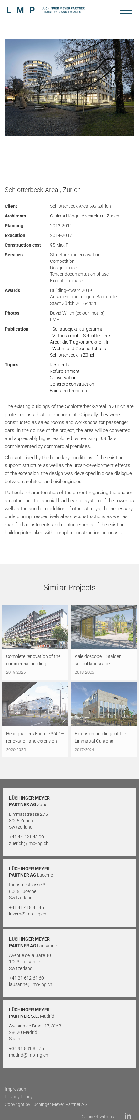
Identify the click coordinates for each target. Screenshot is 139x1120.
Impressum (16, 1089)
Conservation (63, 377)
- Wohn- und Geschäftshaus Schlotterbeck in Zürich (78, 352)
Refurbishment (65, 371)
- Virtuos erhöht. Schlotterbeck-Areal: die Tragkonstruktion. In (81, 339)
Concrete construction (72, 384)
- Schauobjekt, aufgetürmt (76, 329)
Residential (61, 364)
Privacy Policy (19, 1096)
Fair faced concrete (69, 390)
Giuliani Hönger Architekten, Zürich (84, 215)
